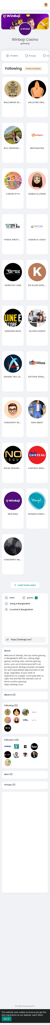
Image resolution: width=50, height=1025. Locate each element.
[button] (46, 5)
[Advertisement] (25, 817)
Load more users (27, 585)
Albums (8, 695)
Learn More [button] (37, 1015)
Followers (9, 740)
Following (8, 705)
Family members (33, 68)
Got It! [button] (6, 1018)
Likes (6, 774)
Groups (8, 785)
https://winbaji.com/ (21, 639)
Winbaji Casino (25, 39)
